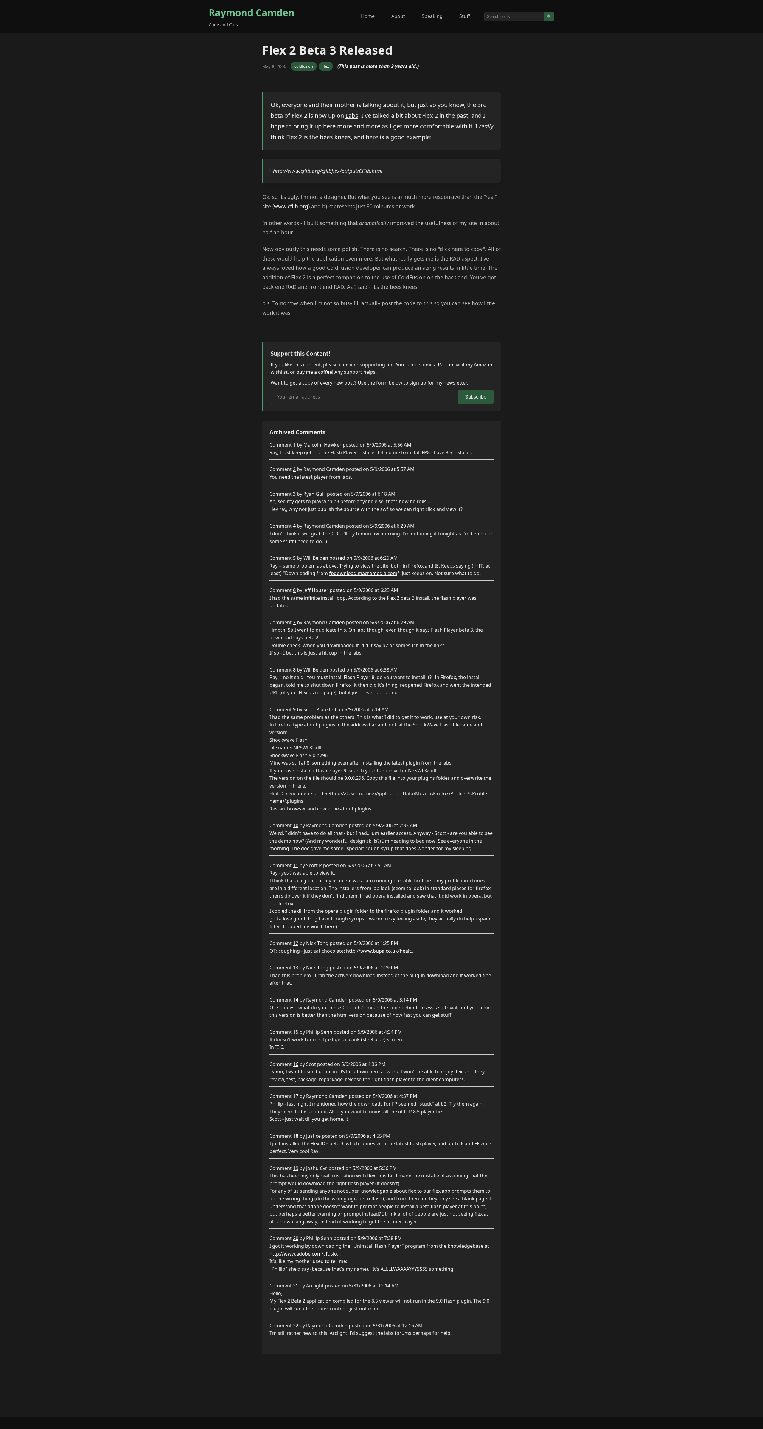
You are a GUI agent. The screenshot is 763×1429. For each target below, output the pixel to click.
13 (295, 967)
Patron (445, 364)
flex (325, 66)
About (398, 16)
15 (295, 1032)
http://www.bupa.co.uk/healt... (380, 951)
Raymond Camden (251, 12)
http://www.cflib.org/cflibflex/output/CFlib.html (327, 170)
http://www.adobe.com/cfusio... (305, 1253)
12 (295, 943)
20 (295, 1238)
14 (295, 999)
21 (295, 1285)
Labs (351, 115)
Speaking (432, 16)
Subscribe (475, 396)
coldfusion (303, 66)
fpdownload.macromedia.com (363, 573)
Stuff (464, 16)
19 (295, 1168)
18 (295, 1136)
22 (295, 1325)
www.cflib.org (291, 206)
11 (295, 865)
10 (295, 825)
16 (295, 1064)
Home (368, 16)
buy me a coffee (314, 372)
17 (295, 1096)
